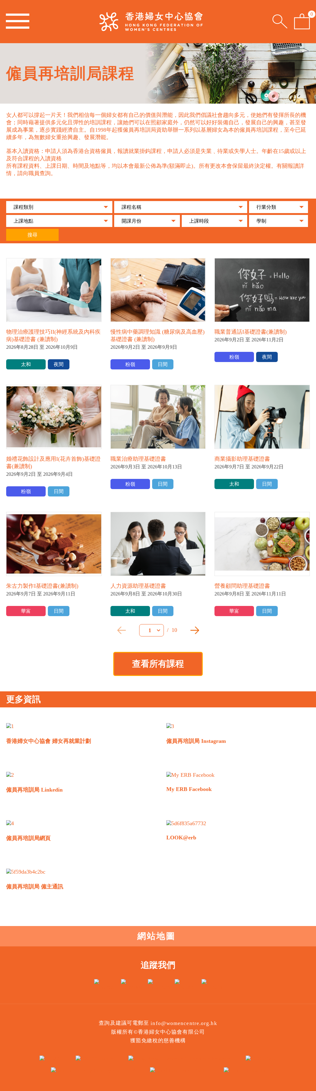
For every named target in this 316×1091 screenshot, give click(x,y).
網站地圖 (156, 936)
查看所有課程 (158, 664)
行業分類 (266, 207)
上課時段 (199, 221)
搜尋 (32, 234)
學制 (261, 221)
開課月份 (131, 221)
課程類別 (23, 207)
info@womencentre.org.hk (184, 1023)
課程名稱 (131, 207)
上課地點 (23, 221)
